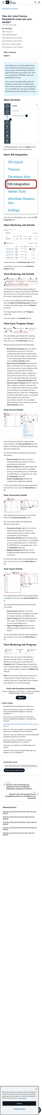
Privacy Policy (22, 1098)
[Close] (36, 1089)
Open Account (7, 32)
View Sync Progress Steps (11, 44)
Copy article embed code (14, 770)
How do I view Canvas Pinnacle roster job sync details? (20, 828)
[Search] (35, 2)
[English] (11, 2)
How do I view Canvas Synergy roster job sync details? (19, 812)
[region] (19, 1100)
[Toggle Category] (1, 703)
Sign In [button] (21, 698)
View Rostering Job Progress (12, 47)
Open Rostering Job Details (12, 38)
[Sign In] (39, 2)
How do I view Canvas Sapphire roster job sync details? (20, 823)
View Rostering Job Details (12, 41)
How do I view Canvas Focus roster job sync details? (19, 834)
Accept (19, 1103)
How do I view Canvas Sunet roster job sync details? (19, 818)
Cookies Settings (19, 1109)
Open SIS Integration (9, 35)
